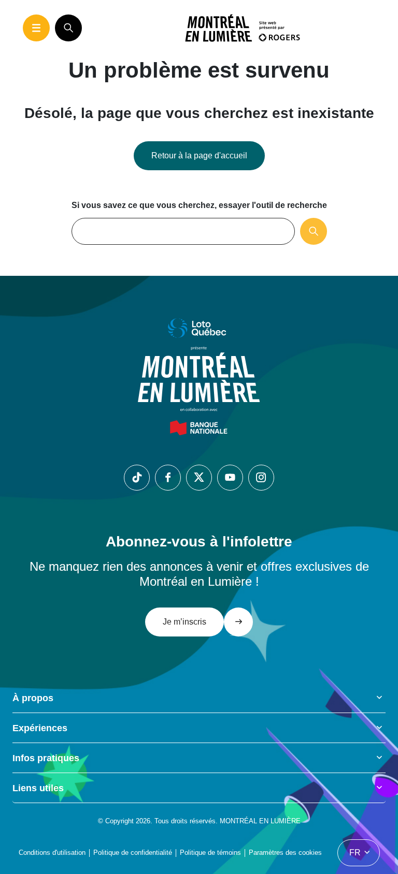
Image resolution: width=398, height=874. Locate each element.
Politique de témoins (210, 852)
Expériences (39, 728)
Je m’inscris (184, 621)
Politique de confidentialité (132, 852)
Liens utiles (38, 788)
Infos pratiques (45, 758)
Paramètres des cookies (285, 852)
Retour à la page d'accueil (199, 155)
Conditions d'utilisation (52, 852)
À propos (32, 698)
